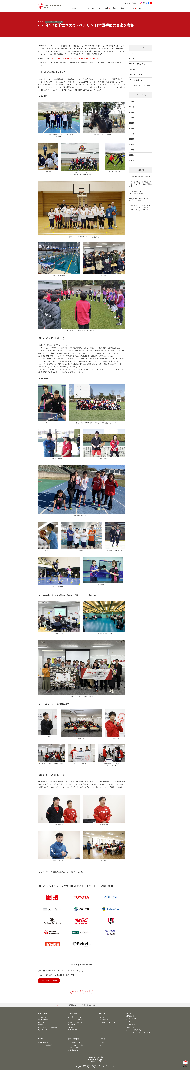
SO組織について (43, 1017)
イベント (131, 8)
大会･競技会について (74, 1017)
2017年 (131, 150)
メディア (101, 1045)
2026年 (131, 101)
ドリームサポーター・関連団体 (47, 1027)
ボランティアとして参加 (75, 1045)
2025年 (131, 107)
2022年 (131, 123)
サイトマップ (130, 1021)
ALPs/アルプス (72, 1030)
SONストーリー (144, 8)
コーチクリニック (135, 75)
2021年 (131, 128)
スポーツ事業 (103, 8)
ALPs (131, 54)
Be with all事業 (43, 1042)
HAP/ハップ (71, 1027)
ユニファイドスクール (75, 1022)
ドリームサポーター (136, 80)
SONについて (77, 8)
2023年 (131, 117)
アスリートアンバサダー (138, 64)
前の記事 (75, 991)
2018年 (131, 144)
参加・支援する (118, 8)
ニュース (101, 1042)
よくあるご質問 (131, 1019)
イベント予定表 (103, 1019)
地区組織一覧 (130, 1016)
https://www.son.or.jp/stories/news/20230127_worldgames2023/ (74, 58)
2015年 (131, 160)
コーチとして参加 (73, 1047)
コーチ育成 (71, 1025)
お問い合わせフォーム (49, 980)
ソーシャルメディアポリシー (135, 1030)
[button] (130, 3)
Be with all (90, 8)
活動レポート (103, 1017)
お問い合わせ (130, 1013)
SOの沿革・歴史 (43, 1019)
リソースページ (42, 1030)
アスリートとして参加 (75, 1042)
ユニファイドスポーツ (75, 1019)
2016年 (131, 155)
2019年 (131, 139)
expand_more (83, 8)
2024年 (131, 112)
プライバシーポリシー (133, 1024)
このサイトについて (132, 1027)
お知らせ (132, 69)
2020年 (131, 134)
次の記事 (87, 991)
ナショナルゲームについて (107, 1022)
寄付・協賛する (73, 1050)
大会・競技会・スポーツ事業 (54, 22)
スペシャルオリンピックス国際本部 (137, 1032)
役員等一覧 (41, 1022)
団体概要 (40, 1025)
